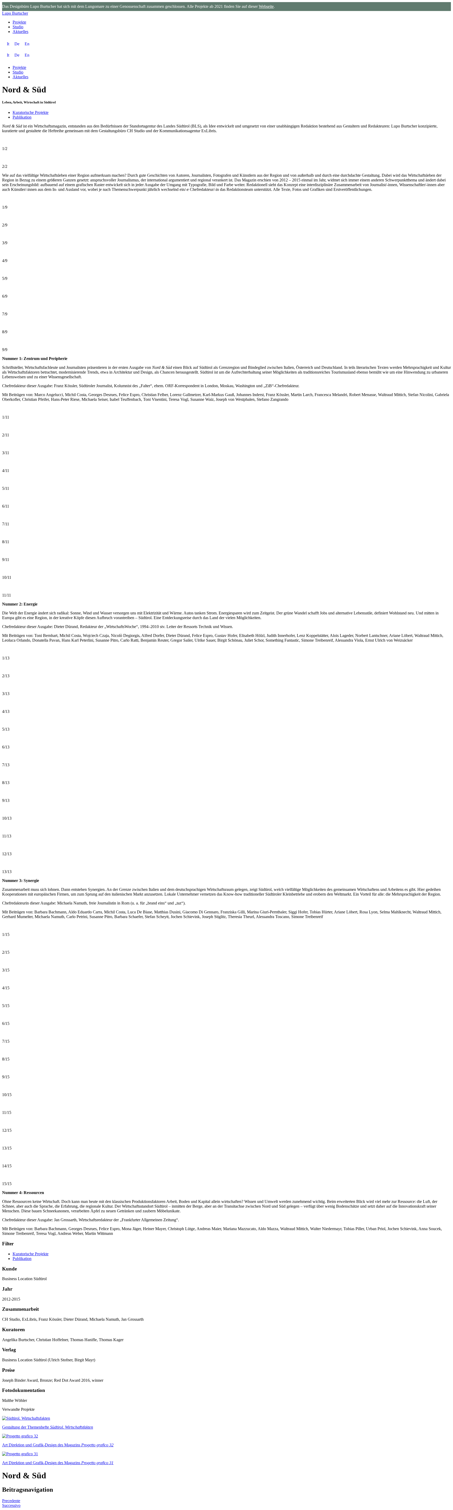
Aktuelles (20, 31)
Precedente (11, 1500)
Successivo (11, 1505)
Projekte (19, 22)
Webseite (266, 6)
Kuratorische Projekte (30, 112)
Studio (18, 27)
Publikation (22, 117)
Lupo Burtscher (15, 13)
